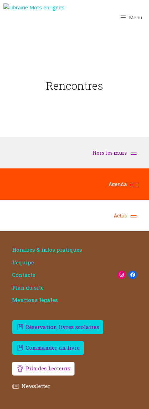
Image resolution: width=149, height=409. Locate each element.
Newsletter (35, 385)
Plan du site (28, 288)
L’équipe (23, 262)
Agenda (117, 184)
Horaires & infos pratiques (47, 250)
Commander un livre (53, 347)
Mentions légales (35, 300)
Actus (120, 215)
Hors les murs (110, 152)
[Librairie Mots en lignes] (33, 17)
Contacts (23, 275)
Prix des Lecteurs (48, 368)
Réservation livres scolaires (62, 326)
